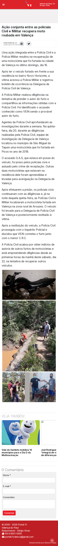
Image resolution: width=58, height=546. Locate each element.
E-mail (7, 486)
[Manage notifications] (52, 540)
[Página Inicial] (29, 4)
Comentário (9, 497)
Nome (7, 475)
